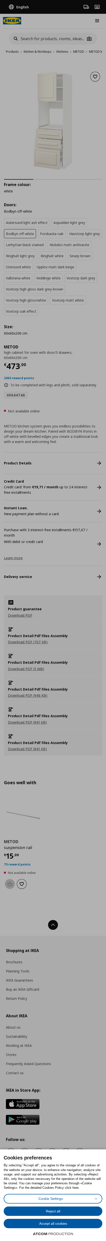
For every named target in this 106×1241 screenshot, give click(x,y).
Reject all (53, 1211)
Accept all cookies (53, 1223)
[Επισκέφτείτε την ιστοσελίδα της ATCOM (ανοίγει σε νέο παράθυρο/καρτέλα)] (53, 1234)
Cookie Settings (50, 1199)
